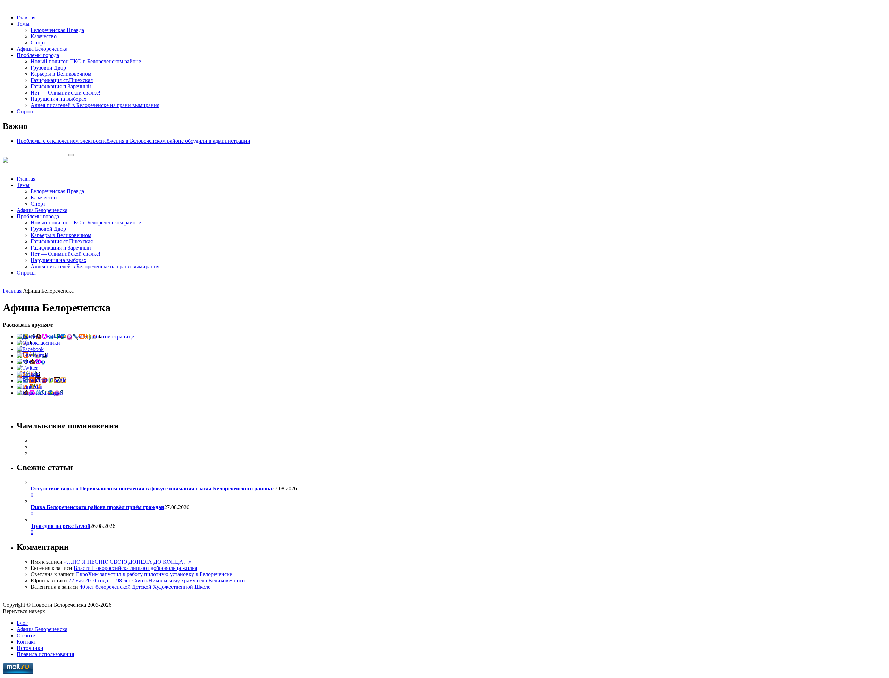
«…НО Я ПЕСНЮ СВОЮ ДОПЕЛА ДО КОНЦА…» (128, 562)
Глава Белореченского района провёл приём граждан (97, 507)
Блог (22, 623)
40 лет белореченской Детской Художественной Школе (145, 587)
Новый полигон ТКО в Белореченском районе (86, 61)
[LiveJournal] (32, 355)
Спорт (38, 43)
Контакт (26, 642)
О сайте (26, 635)
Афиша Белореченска (42, 49)
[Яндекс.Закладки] (40, 393)
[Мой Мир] (31, 362)
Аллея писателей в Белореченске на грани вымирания (95, 105)
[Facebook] (30, 349)
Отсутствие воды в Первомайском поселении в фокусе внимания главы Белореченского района (151, 488)
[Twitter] (27, 368)
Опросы (26, 111)
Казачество (44, 36)
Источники (30, 648)
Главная (26, 18)
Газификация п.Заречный (61, 86)
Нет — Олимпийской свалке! (65, 93)
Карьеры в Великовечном (61, 74)
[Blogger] (28, 374)
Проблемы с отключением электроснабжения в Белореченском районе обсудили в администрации (133, 141)
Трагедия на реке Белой (60, 526)
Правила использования (45, 654)
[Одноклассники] (38, 343)
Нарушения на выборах (58, 99)
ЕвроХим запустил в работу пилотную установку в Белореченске (154, 574)
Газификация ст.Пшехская (62, 80)
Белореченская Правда (57, 30)
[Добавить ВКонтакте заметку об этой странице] (75, 337)
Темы (23, 24)
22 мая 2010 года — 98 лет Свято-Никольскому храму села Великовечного (156, 580)
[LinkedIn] (29, 387)
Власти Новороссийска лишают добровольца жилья (135, 568)
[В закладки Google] (41, 380)
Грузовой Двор (48, 68)
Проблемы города (38, 55)
